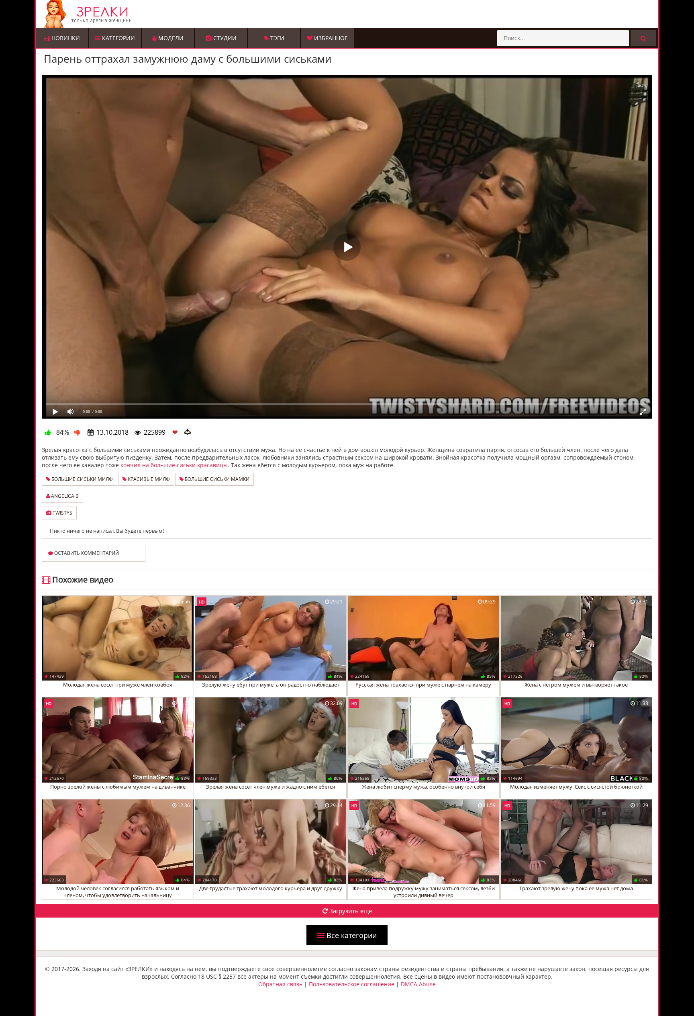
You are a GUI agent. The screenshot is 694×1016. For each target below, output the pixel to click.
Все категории (351, 935)
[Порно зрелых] (349, 14)
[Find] (643, 38)
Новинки (65, 38)
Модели (170, 38)
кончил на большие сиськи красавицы (174, 465)
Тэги (276, 38)
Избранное (330, 38)
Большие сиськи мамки (216, 479)
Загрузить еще (350, 911)
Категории (117, 38)
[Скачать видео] (187, 432)
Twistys (61, 512)
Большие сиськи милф (81, 479)
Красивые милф (148, 479)
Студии (224, 38)
